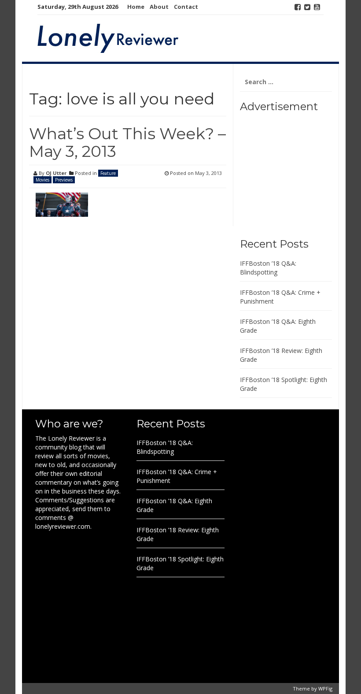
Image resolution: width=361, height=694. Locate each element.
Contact (186, 7)
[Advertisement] (295, 172)
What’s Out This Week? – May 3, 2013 (127, 142)
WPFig (325, 688)
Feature (108, 173)
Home (135, 7)
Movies (42, 180)
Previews (64, 180)
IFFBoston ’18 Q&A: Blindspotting (268, 267)
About (159, 7)
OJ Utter (56, 173)
